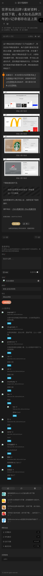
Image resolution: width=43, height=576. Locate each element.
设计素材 (25, 30)
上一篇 (5, 237)
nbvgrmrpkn (11, 327)
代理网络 (11, 82)
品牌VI (5, 559)
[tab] (8, 488)
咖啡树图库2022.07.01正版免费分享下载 (21, 493)
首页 (6, 36)
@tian (15, 412)
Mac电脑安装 (31, 209)
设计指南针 (7, 28)
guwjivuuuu (11, 342)
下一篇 (37, 237)
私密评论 (33, 272)
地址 (3, 294)
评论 (4, 254)
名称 (4, 277)
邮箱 (4, 285)
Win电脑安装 (19, 209)
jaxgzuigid (10, 312)
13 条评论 (7, 30)
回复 (9, 323)
